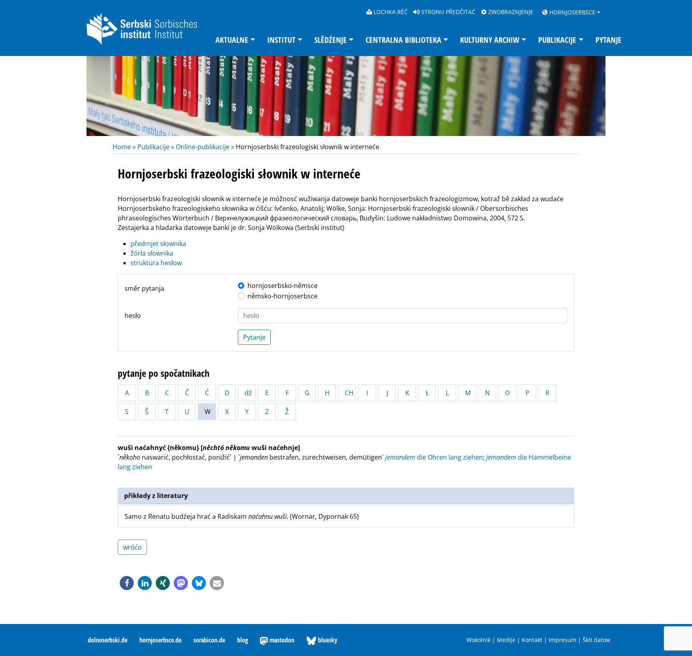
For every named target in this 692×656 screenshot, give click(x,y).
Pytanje (608, 39)
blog (242, 640)
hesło (133, 315)
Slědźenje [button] (330, 39)
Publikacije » (155, 146)
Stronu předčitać (447, 12)
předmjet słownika (158, 243)
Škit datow (596, 640)
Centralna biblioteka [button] (403, 39)
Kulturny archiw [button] (489, 39)
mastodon (281, 640)
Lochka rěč (390, 12)
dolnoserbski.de (107, 640)
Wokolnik (479, 640)
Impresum (562, 640)
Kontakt (532, 640)
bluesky (326, 640)
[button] (127, 583)
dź (248, 392)
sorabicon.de (209, 640)
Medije (506, 640)
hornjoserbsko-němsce (282, 285)
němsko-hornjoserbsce (282, 296)
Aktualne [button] (231, 39)
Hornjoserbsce (571, 12)
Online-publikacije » (205, 146)
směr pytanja (144, 288)
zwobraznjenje (510, 12)
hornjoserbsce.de (160, 640)
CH (349, 392)
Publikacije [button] (557, 39)
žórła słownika (152, 253)
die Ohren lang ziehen (434, 457)
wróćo (132, 547)
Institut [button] (281, 39)
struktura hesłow (156, 262)
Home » (125, 146)
